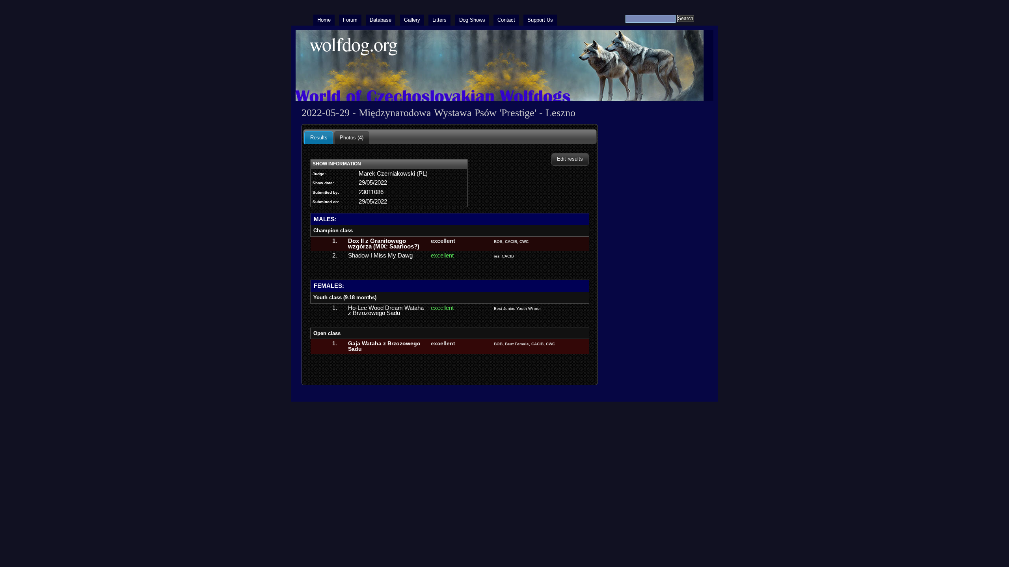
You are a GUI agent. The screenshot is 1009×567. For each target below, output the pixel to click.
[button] (570, 159)
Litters (439, 20)
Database (380, 20)
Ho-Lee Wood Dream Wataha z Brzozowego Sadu (386, 311)
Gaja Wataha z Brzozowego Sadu (384, 346)
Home (324, 20)
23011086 (371, 192)
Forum (350, 20)
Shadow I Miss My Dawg (380, 255)
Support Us (540, 20)
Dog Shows (472, 20)
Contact (506, 20)
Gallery (412, 20)
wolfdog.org (353, 44)
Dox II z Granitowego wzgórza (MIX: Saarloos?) (383, 244)
